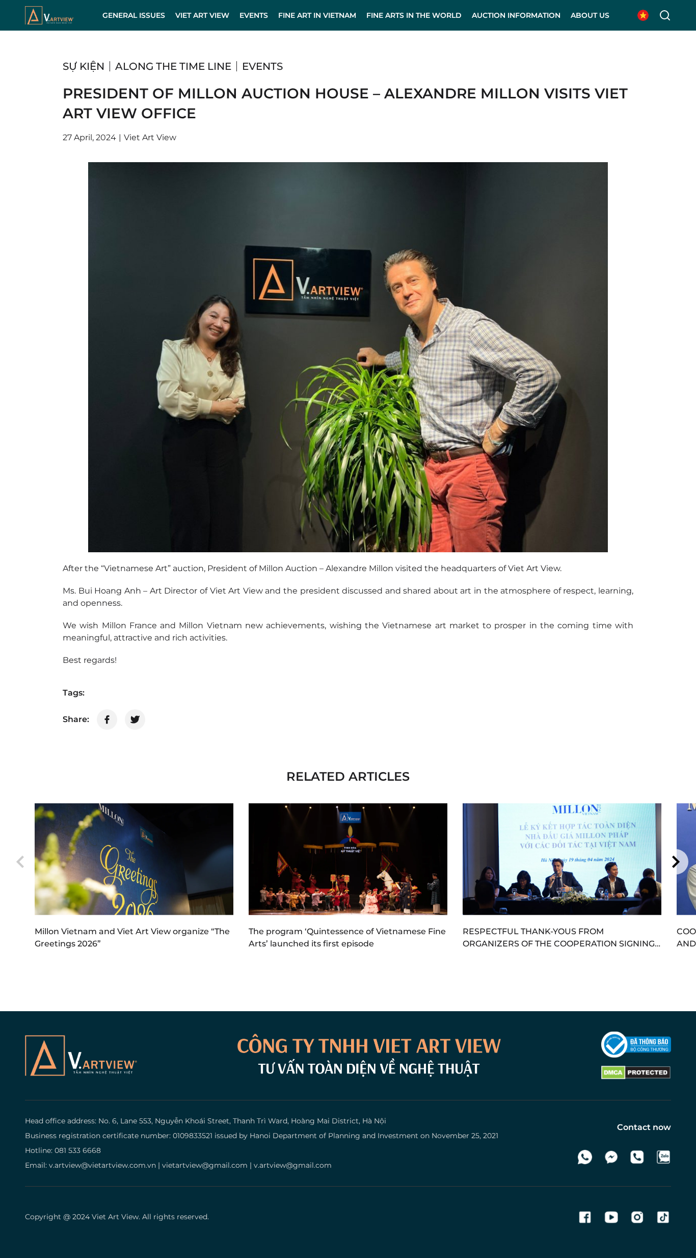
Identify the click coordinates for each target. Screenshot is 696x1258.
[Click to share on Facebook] (107, 719)
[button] (20, 862)
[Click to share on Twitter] (135, 719)
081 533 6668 (78, 1150)
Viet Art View (115, 1216)
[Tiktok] (663, 1217)
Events (262, 66)
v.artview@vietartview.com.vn (102, 1165)
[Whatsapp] (585, 1157)
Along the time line (173, 66)
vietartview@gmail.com (205, 1165)
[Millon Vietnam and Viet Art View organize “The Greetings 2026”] (134, 859)
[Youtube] (611, 1217)
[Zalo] (663, 1157)
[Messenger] (611, 1157)
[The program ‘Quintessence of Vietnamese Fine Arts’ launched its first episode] (348, 859)
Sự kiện (83, 66)
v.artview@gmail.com (293, 1165)
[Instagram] (637, 1217)
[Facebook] (585, 1217)
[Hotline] (637, 1157)
